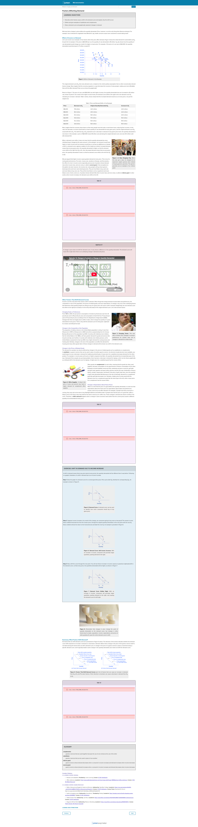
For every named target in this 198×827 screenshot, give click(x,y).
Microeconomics (78, 3)
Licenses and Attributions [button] (70, 807)
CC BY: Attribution (102, 777)
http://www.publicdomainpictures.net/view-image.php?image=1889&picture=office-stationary (104, 780)
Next (132, 813)
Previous (66, 813)
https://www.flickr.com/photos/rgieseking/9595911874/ (115, 802)
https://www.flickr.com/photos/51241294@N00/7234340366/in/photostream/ (114, 797)
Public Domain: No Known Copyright (74, 803)
